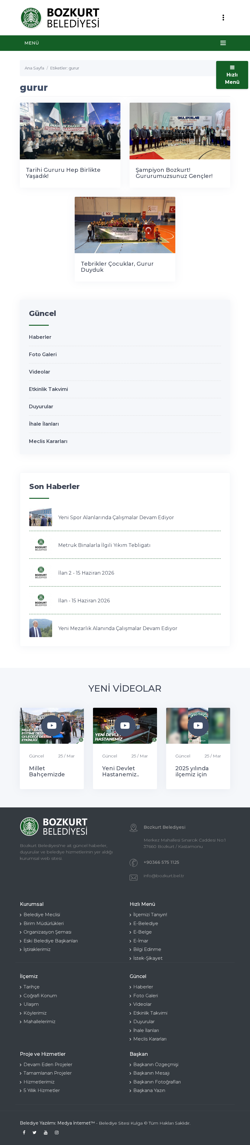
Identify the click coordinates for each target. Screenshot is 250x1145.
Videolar (39, 372)
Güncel (36, 756)
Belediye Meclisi (41, 914)
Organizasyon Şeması (47, 932)
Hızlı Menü (232, 78)
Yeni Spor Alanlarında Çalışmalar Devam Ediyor (116, 517)
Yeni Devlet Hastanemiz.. (120, 771)
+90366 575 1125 (161, 862)
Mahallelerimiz (39, 1021)
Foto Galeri (43, 354)
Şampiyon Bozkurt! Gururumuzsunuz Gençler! (174, 173)
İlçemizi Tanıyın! (150, 914)
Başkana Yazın (149, 1090)
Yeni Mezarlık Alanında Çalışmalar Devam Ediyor (117, 628)
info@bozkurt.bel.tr (164, 875)
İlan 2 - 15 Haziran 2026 (86, 573)
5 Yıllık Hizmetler (41, 1090)
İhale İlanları (44, 424)
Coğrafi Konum (40, 995)
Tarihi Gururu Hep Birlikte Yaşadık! (63, 173)
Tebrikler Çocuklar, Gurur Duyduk (117, 267)
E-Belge (142, 932)
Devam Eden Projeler (47, 1064)
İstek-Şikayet (147, 958)
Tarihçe (31, 987)
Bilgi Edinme (147, 949)
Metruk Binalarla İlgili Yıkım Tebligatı (104, 545)
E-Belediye (145, 923)
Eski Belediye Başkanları (50, 941)
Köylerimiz (35, 1013)
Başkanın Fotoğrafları (157, 1082)
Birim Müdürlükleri (43, 923)
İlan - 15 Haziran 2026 (84, 601)
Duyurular (41, 406)
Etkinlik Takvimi (48, 389)
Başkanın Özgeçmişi (155, 1064)
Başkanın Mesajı (151, 1073)
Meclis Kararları (48, 441)
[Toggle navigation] (223, 18)
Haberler (40, 337)
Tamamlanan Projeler (47, 1073)
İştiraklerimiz (37, 949)
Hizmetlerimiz (39, 1082)
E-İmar (140, 941)
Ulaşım (31, 1004)
